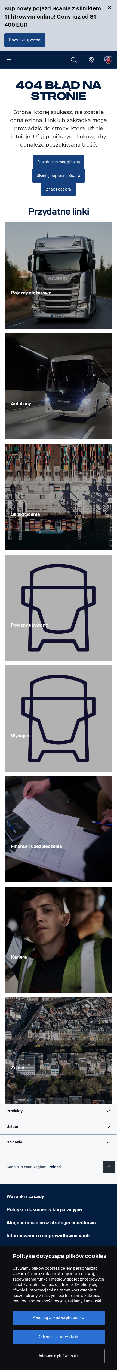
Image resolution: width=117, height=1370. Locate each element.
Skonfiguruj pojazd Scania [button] (59, 175)
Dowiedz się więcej (25, 40)
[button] (58, 1111)
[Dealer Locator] (91, 59)
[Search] (73, 59)
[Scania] (108, 60)
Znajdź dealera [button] (58, 189)
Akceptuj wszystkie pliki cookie (58, 1317)
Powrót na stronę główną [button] (58, 162)
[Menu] (8, 60)
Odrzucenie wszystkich (58, 1337)
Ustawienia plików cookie (58, 1356)
